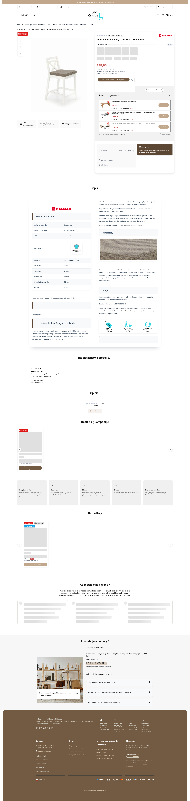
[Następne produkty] (171, 450)
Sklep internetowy (94, 790)
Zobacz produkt (35, 564)
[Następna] (186, 2)
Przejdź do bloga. (46, 695)
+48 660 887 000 (37, 380)
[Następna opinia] (171, 608)
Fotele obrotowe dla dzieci (105, 749)
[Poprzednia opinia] (19, 608)
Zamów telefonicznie (155, 90)
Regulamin (147, 760)
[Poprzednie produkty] (19, 450)
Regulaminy (73, 746)
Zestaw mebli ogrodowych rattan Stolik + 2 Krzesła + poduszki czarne (133, 123)
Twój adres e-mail (132, 754)
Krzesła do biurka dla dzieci (105, 755)
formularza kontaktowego (126, 311)
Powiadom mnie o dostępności (115, 80)
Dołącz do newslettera (136, 756)
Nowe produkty (101, 752)
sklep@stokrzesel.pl (165, 7)
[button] (132, 80)
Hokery (43, 29)
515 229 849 (150, 7)
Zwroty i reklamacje (75, 752)
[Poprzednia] (4, 2)
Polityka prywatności (76, 749)
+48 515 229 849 (96, 663)
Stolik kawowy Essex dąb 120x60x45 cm (124, 101)
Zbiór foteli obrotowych (104, 758)
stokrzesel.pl (21, 29)
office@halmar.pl (37, 382)
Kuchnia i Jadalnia (33, 29)
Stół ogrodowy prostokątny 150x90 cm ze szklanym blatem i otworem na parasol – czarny (133, 112)
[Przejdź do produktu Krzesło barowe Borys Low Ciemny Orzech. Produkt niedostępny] (30, 451)
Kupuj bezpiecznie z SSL (77, 755)
